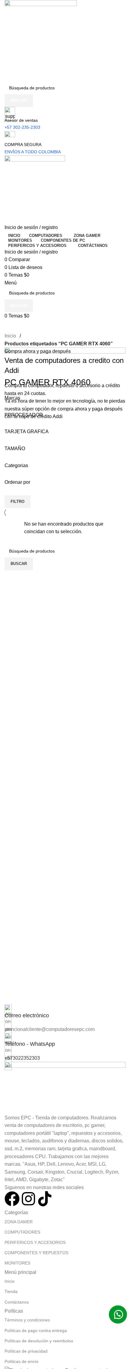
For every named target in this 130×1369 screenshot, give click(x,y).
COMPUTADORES (22, 1232)
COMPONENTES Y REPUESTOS (36, 1252)
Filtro (17, 501)
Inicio (10, 335)
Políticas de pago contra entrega (36, 1330)
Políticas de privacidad (26, 1351)
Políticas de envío (21, 1361)
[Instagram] (28, 1198)
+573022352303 (22, 1058)
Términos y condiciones (27, 1319)
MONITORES (17, 1263)
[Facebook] (12, 1198)
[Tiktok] (44, 1198)
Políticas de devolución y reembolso (39, 1340)
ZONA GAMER (19, 1221)
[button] (118, 1314)
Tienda (11, 1291)
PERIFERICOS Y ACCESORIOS (35, 1242)
